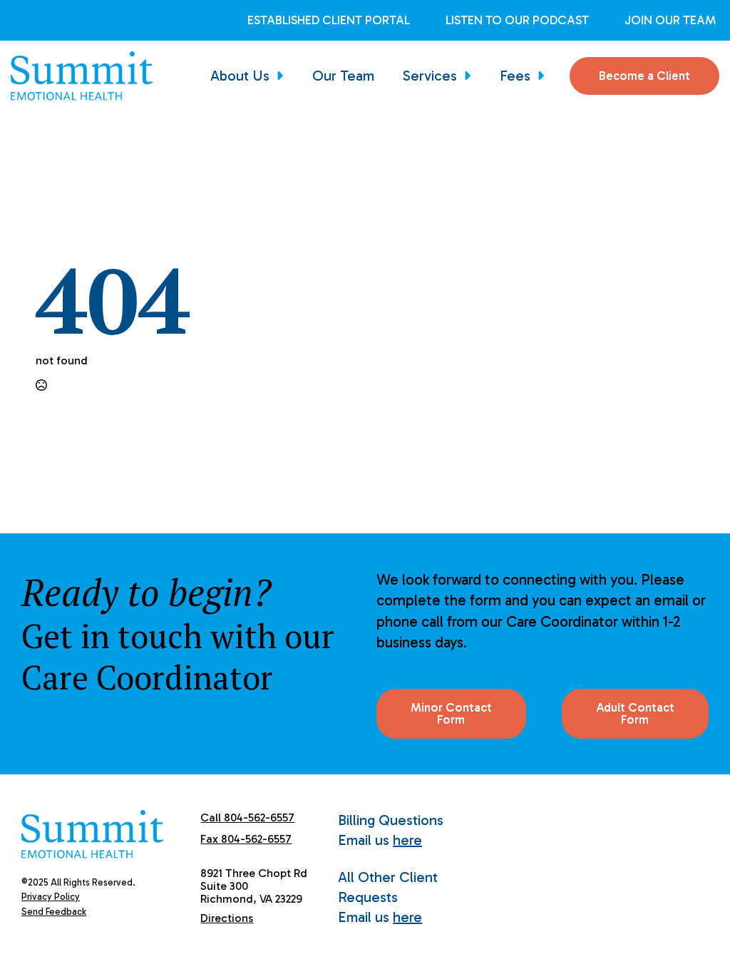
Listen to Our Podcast (517, 20)
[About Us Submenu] (283, 75)
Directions (226, 918)
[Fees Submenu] (544, 75)
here (407, 840)
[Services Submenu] (471, 75)
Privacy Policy (50, 896)
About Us (239, 75)
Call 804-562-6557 (247, 817)
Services (430, 75)
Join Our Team (670, 20)
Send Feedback (53, 911)
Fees (515, 75)
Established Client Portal (328, 20)
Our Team (343, 75)
